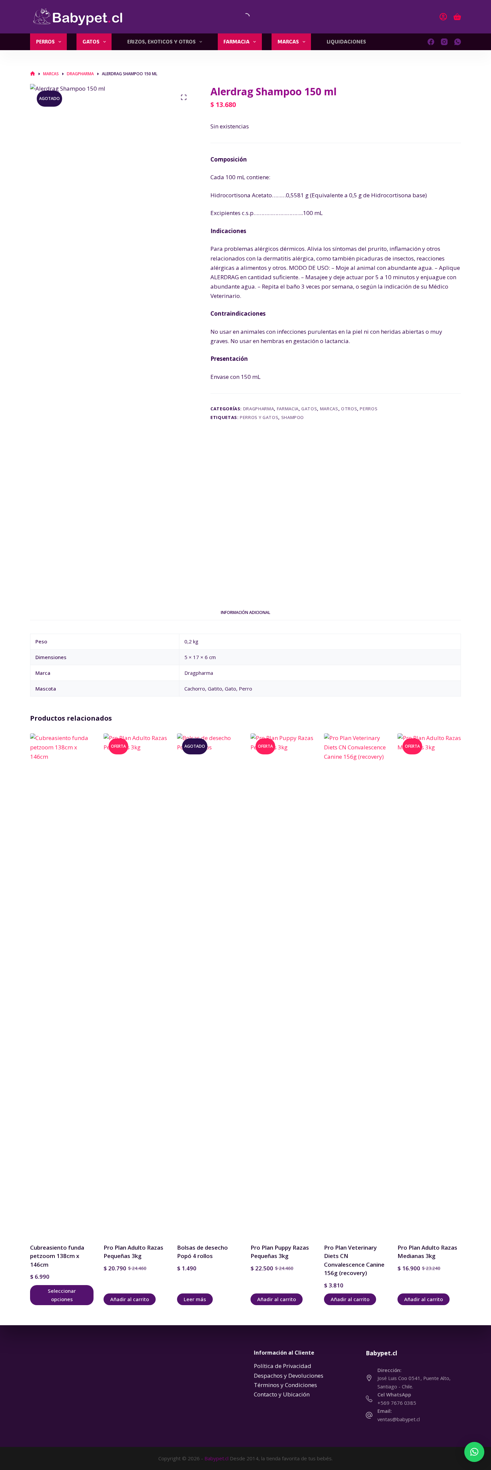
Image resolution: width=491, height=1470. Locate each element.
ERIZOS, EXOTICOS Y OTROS (161, 41)
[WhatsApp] (457, 41)
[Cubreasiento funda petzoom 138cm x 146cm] (62, 984)
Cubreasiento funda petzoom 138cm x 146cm (57, 1256)
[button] (474, 1452)
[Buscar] (240, 16)
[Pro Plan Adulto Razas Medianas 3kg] (429, 984)
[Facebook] (431, 41)
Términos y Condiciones (285, 1385)
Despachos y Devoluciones (288, 1375)
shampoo (292, 417)
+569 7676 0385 (396, 1402)
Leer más (195, 1299)
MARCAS (288, 41)
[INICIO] (32, 73)
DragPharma (258, 409)
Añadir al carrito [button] (129, 1299)
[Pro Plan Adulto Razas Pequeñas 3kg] (135, 984)
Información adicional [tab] (245, 612)
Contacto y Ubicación (282, 1394)
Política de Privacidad (282, 1366)
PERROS (45, 41)
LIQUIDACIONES (346, 41)
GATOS (91, 41)
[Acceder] (443, 16)
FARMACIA (236, 41)
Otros (349, 409)
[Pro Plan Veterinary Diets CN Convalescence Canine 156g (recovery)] (355, 984)
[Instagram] (444, 41)
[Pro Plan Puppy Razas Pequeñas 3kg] (282, 984)
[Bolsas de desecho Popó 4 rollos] (208, 984)
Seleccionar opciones (62, 1294)
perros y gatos (259, 417)
